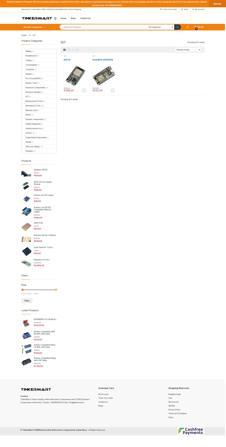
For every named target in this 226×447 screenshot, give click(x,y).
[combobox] (103, 27)
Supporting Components (36, 137)
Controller (30, 69)
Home (63, 18)
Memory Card (31, 110)
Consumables (31, 65)
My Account (200, 9)
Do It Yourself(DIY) (33, 78)
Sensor (29, 133)
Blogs (100, 406)
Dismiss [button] (217, 3)
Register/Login (174, 394)
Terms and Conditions (177, 413)
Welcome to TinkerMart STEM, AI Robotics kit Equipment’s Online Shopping (51, 9)
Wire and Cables (33, 146)
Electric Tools (31, 83)
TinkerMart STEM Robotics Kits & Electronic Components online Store (54, 430)
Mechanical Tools (33, 106)
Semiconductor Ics (33, 128)
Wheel (28, 142)
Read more (84, 90)
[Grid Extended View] (69, 49)
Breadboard (31, 56)
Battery (29, 51)
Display (29, 74)
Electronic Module (33, 92)
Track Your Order (170, 9)
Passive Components (34, 119)
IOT (65, 56)
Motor (28, 115)
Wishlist (171, 406)
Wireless (29, 151)
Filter (27, 301)
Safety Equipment (33, 124)
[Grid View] (64, 49)
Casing (28, 60)
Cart (170, 398)
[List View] (73, 49)
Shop (186, 9)
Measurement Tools (34, 101)
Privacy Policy (174, 409)
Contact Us (85, 18)
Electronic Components (35, 87)
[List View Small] (77, 49)
